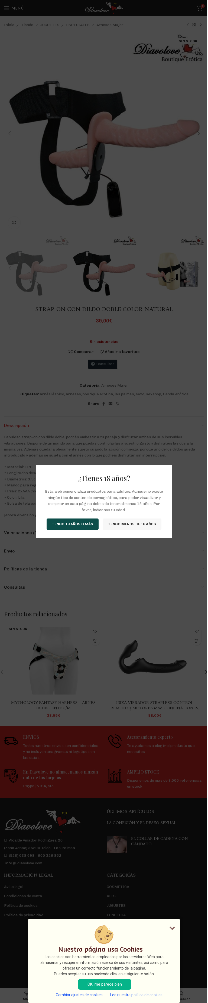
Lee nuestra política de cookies (136, 995)
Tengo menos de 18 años (132, 524)
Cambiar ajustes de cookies (79, 995)
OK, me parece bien (104, 984)
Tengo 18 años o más (72, 524)
